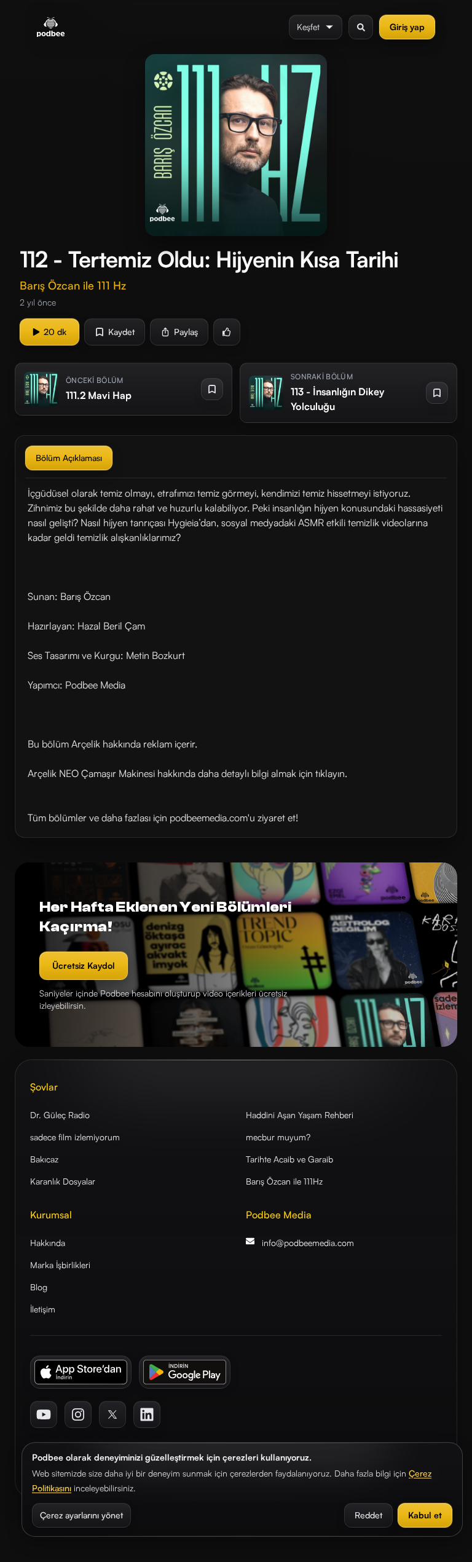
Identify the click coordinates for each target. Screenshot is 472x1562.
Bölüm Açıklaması (69, 457)
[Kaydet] (212, 389)
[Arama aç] (360, 27)
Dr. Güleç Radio (60, 1115)
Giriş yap (407, 27)
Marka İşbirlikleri (60, 1265)
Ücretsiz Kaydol (83, 965)
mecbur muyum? (278, 1137)
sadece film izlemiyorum (75, 1137)
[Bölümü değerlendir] (226, 331)
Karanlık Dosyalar (62, 1181)
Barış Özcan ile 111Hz (284, 1181)
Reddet (368, 1515)
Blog (38, 1287)
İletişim (42, 1309)
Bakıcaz (44, 1159)
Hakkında (47, 1242)
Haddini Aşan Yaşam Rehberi (299, 1115)
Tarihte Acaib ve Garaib (289, 1159)
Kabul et (425, 1515)
